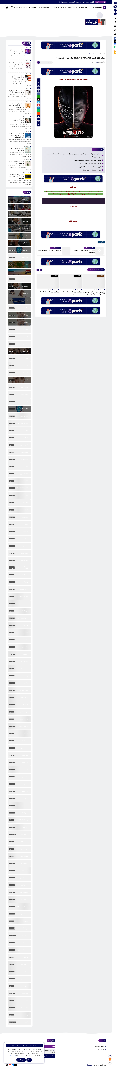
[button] (38, 94)
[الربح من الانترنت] (19, 416)
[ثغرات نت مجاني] (19, 697)
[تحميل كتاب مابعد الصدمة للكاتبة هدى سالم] (28, 64)
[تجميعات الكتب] (19, 603)
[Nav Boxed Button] (115, 10)
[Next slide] (38, 270)
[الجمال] (19, 380)
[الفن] (19, 495)
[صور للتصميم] (19, 834)
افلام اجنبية (92, 53)
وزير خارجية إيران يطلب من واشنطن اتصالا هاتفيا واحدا (77, 2)
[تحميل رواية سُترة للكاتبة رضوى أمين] (28, 150)
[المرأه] (19, 524)
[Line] (38, 110)
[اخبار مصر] (19, 279)
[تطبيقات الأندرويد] (19, 632)
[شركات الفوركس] (19, 791)
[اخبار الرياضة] (19, 207)
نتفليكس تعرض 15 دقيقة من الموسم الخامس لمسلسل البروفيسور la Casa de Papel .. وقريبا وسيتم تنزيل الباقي (74, 155)
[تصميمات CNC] (19, 625)
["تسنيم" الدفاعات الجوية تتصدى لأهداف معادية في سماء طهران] (28, 176)
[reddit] (38, 113)
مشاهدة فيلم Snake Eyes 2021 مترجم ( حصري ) (87, 160)
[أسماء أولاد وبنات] (19, 315)
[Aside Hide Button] (110, 1055)
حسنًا (29, 1060)
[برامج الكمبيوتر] (19, 582)
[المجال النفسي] (19, 510)
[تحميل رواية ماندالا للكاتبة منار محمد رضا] (28, 163)
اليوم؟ (6, 6)
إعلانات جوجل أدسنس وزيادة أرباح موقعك (49, 250)
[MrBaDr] (103, 62)
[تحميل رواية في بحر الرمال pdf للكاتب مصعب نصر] (28, 92)
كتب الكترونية (71, 7)
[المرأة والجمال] (19, 517)
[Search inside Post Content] (38, 79)
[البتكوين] (19, 365)
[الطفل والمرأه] (19, 459)
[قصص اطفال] (19, 943)
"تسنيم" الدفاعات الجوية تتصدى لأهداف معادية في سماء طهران (16, 176)
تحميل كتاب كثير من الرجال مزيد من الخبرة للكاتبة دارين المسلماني (16, 135)
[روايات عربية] (19, 762)
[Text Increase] (38, 82)
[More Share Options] (38, 124)
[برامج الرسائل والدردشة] (19, 575)
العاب (32, 7)
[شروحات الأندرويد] (19, 798)
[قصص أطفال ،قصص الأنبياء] (19, 950)
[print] (38, 122)
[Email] (38, 116)
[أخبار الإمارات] (19, 199)
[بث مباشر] (19, 546)
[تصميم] (19, 618)
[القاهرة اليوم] (19, 502)
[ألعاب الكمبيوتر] (19, 474)
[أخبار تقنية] (19, 250)
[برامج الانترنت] (19, 553)
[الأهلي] (19, 430)
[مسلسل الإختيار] (19, 1022)
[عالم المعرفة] (19, 885)
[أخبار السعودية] (19, 214)
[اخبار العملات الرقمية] (19, 228)
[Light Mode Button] (110, 1059)
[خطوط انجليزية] (19, 726)
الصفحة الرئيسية (100, 53)
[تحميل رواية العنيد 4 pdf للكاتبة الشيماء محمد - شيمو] (28, 51)
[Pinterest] (38, 105)
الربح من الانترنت (59, 7)
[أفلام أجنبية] (19, 337)
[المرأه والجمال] (19, 531)
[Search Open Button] (115, 3)
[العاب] (19, 466)
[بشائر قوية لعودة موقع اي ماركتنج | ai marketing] (99, 250)
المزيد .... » (13, 1055)
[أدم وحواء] (19, 293)
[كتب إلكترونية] (19, 964)
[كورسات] (19, 971)
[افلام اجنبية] (19, 344)
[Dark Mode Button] (110, 1062)
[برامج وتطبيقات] (19, 589)
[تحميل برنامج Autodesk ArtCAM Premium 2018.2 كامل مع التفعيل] (28, 105)
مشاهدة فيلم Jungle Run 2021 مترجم (90, 163)
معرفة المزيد (21, 1060)
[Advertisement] (35, 22)
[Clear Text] (38, 62)
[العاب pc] (19, 481)
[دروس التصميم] (19, 748)
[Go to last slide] (41, 270)
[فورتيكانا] (95, 22)
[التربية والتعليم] (19, 373)
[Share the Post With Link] (38, 91)
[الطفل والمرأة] (19, 452)
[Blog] (38, 119)
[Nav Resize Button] (115, 13)
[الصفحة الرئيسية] (104, 7)
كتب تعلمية (22, 7)
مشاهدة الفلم (73, 221)
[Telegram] (38, 102)
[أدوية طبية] (19, 300)
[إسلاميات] (19, 308)
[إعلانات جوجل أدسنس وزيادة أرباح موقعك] (66, 250)
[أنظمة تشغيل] (19, 539)
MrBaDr (101, 289)
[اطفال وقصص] (19, 329)
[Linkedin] (38, 108)
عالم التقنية (84, 7)
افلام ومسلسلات (44, 7)
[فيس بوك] (19, 935)
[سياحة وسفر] (19, 769)
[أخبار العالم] (19, 221)
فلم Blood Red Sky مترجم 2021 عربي (90, 167)
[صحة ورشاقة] (19, 827)
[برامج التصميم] (19, 567)
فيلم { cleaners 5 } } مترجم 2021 (92, 170)
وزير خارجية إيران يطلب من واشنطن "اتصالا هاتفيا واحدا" (16, 120)
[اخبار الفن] (19, 236)
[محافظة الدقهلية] (19, 1015)
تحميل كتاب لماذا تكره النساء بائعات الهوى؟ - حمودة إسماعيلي (17, 77)
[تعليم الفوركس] (19, 661)
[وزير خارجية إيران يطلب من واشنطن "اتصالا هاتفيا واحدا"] (28, 120)
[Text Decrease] (38, 88)
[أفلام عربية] (19, 351)
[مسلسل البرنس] (19, 1029)
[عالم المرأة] (19, 870)
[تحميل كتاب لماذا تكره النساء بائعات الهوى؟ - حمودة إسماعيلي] (28, 78)
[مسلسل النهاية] (19, 1036)
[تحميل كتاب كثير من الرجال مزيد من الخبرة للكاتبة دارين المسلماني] (28, 135)
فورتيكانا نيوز (96, 7)
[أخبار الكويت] (19, 928)
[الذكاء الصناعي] (19, 560)
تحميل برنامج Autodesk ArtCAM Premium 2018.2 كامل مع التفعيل (16, 105)
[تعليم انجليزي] (19, 668)
